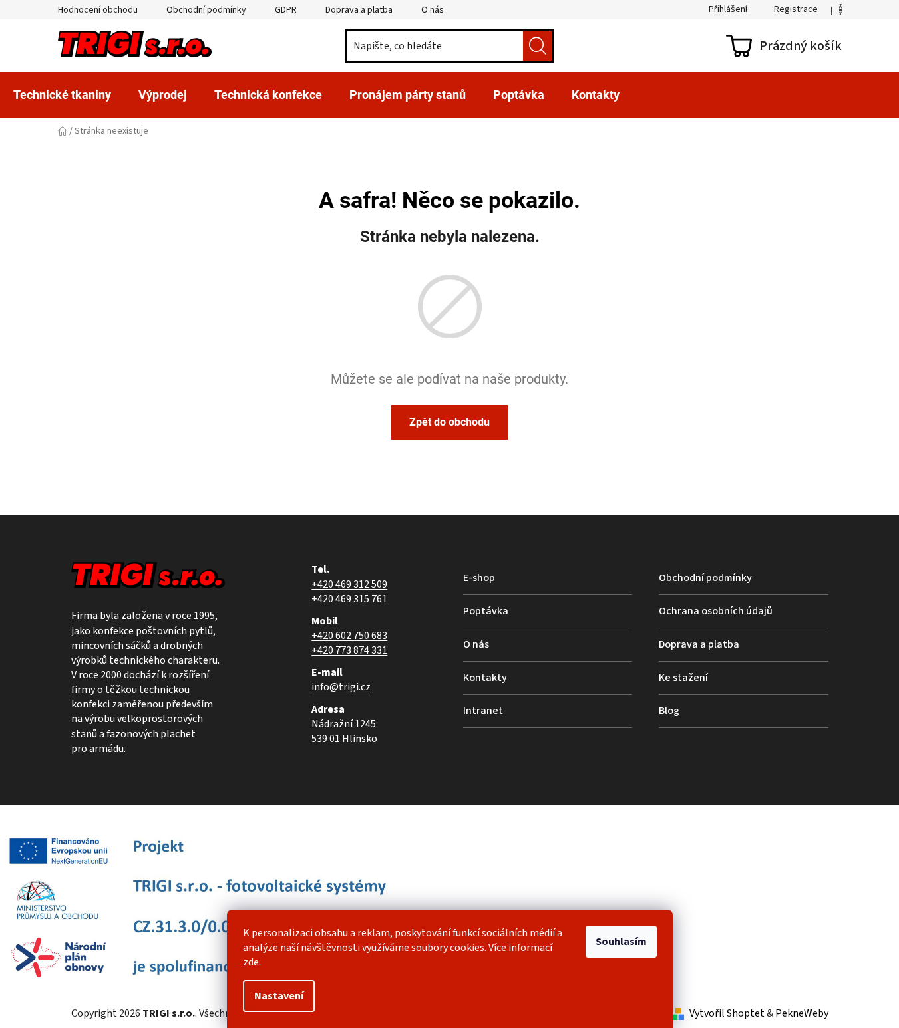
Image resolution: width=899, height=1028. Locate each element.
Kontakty (485, 677)
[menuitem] (62, 95)
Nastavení (278, 996)
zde (251, 962)
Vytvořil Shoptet (727, 1013)
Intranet (483, 711)
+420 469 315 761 (349, 599)
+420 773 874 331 (349, 650)
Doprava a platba (359, 10)
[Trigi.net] (840, 10)
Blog (669, 711)
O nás (432, 10)
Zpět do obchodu (449, 422)
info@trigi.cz (341, 687)
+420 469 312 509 (349, 584)
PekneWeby (801, 1013)
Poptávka (485, 611)
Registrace (796, 9)
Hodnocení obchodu (98, 10)
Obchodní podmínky (206, 10)
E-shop (479, 578)
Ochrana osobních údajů (716, 611)
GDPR (286, 10)
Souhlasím (621, 941)
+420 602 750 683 (349, 635)
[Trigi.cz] (832, 10)
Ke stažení (683, 677)
